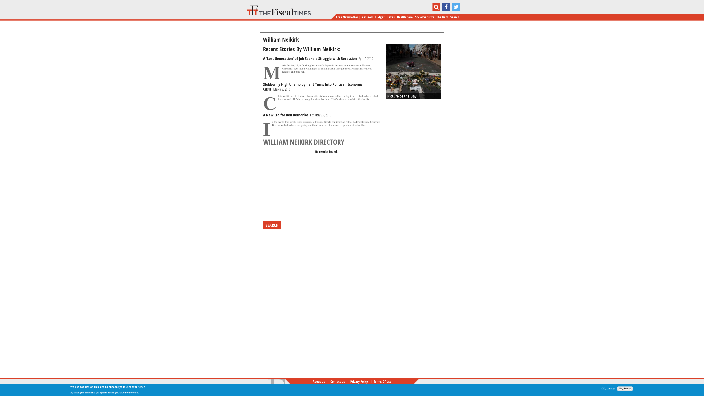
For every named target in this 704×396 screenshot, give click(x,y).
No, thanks (625, 388)
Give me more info (129, 392)
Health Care (405, 17)
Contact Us (337, 381)
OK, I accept (608, 388)
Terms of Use (382, 381)
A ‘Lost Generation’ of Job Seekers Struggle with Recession (310, 58)
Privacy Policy (359, 381)
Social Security (424, 17)
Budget (380, 17)
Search (454, 17)
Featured (366, 17)
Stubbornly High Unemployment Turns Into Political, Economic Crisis (312, 86)
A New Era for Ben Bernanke (285, 115)
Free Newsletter (347, 17)
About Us (319, 381)
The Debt (442, 17)
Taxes (391, 17)
